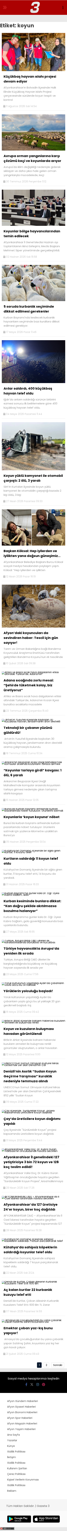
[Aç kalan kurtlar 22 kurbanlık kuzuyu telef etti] (33, 1283)
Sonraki (57, 1365)
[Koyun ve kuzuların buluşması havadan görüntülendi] (33, 1022)
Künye (11, 1446)
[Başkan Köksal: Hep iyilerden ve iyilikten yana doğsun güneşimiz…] (33, 544)
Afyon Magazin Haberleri (22, 1423)
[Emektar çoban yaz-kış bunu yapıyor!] (33, 1322)
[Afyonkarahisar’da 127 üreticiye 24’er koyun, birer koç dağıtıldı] (33, 1198)
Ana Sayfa (13, 1435)
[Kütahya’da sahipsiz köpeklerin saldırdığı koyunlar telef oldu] (33, 1241)
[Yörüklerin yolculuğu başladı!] (33, 985)
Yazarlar (12, 1440)
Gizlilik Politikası (16, 1451)
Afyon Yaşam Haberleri (21, 1429)
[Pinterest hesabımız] (43, 1384)
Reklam (11, 1491)
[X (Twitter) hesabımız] (31, 1384)
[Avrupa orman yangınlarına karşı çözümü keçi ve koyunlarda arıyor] (33, 149)
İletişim (11, 1457)
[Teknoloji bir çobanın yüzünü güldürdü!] (33, 721)
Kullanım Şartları (17, 1468)
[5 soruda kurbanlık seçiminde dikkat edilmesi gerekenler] (33, 300)
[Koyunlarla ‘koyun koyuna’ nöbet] (33, 810)
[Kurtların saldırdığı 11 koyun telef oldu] (33, 852)
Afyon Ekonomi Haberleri (22, 1412)
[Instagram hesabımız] (37, 1384)
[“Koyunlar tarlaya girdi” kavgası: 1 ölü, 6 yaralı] (33, 764)
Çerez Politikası (16, 1474)
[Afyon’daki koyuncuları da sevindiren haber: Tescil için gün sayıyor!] (33, 626)
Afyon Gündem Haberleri (22, 1401)
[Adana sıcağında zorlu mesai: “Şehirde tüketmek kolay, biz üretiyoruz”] (33, 674)
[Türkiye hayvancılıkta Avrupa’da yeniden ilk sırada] (33, 942)
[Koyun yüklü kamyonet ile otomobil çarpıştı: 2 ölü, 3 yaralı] (33, 469)
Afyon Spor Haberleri (19, 1418)
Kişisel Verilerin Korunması (23, 1479)
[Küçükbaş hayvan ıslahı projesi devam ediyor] (33, 70)
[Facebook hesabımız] (26, 1384)
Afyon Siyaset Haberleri (21, 1406)
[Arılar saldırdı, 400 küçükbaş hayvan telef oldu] (33, 382)
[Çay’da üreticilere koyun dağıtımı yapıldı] (33, 1112)
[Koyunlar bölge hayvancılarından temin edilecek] (33, 225)
